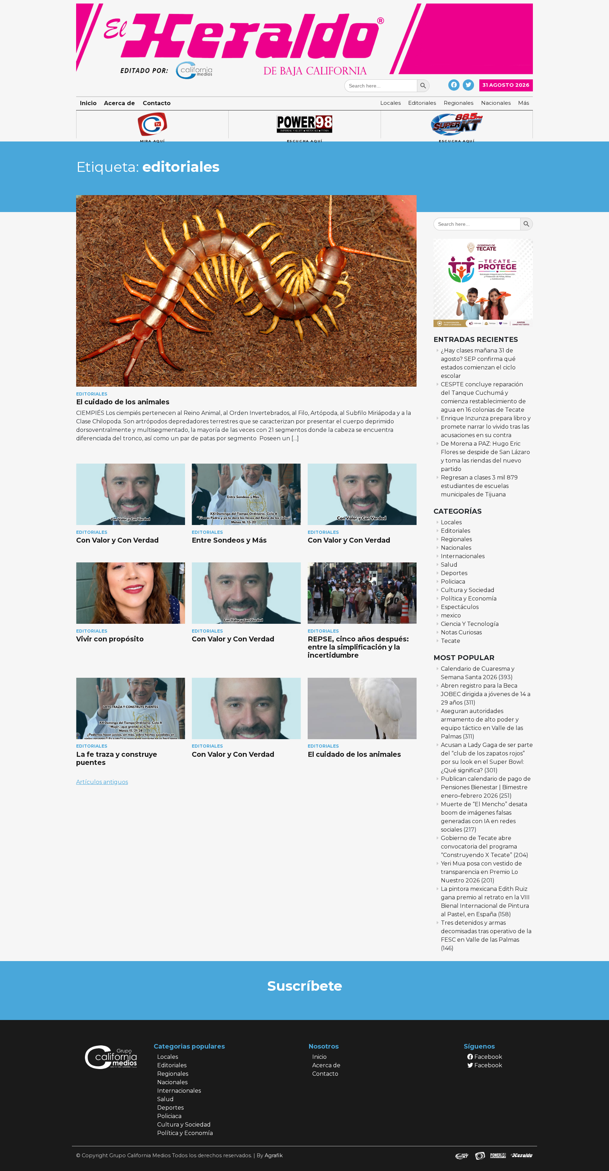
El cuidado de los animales (123, 402)
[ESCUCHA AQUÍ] (304, 124)
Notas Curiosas (461, 632)
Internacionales (463, 556)
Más (523, 102)
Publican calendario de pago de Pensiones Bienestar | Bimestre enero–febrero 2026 (486, 787)
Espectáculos (460, 607)
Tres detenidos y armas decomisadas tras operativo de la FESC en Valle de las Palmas (486, 931)
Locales (390, 102)
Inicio (88, 103)
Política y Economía (469, 598)
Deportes (454, 573)
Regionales (458, 102)
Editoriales (422, 102)
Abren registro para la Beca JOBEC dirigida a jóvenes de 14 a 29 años (485, 694)
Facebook (487, 1057)
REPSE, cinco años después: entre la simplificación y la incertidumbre (358, 647)
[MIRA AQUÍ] (152, 124)
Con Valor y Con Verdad (118, 540)
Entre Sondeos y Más (230, 540)
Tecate (450, 641)
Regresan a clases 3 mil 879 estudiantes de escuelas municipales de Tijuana (479, 486)
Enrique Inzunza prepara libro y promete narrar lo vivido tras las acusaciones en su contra (486, 427)
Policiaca (453, 581)
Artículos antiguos (102, 782)
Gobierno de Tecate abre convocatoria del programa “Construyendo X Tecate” (479, 846)
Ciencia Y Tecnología (470, 624)
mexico (451, 615)
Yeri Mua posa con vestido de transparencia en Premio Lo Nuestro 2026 (481, 872)
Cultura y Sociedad (467, 590)
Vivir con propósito (110, 639)
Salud (449, 564)
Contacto (157, 103)
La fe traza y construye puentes (116, 758)
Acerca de (119, 103)
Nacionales (496, 102)
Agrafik (274, 1155)
